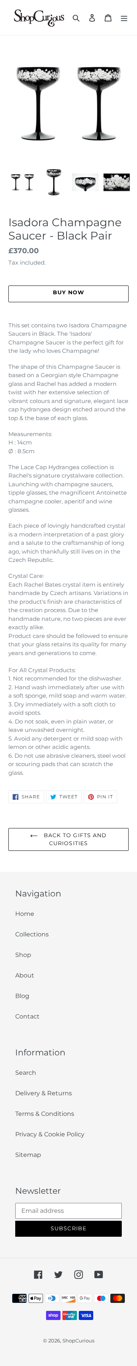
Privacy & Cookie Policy (49, 1134)
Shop (23, 954)
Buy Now (69, 1355)
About (24, 975)
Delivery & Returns (43, 1093)
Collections (32, 934)
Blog (22, 996)
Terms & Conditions (44, 1113)
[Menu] (124, 17)
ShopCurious (78, 1340)
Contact (27, 1016)
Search (25, 1072)
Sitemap (28, 1154)
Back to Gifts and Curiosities (74, 839)
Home (24, 913)
